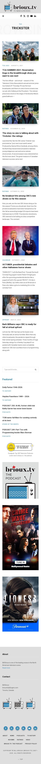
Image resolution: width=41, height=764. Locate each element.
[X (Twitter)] (12, 728)
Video (28, 740)
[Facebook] (6, 728)
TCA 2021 (6, 65)
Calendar (6, 260)
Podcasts (6, 412)
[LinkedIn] (35, 728)
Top (21, 759)
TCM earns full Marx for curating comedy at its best (19, 419)
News (12, 735)
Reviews (11, 740)
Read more (6, 668)
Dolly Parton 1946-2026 (12, 387)
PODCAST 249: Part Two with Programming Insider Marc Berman (17, 431)
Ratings (5, 128)
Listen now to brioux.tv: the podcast (20, 455)
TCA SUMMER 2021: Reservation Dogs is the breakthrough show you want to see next (19, 73)
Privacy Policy (31, 744)
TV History (6, 391)
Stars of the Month (10, 424)
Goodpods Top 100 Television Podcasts (20, 453)
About (5, 735)
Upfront (5, 320)
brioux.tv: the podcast (13, 744)
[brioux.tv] (20, 6)
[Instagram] (17, 728)
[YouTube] (29, 728)
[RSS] (23, 728)
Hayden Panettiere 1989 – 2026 (15, 396)
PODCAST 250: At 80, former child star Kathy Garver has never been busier (18, 407)
